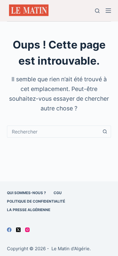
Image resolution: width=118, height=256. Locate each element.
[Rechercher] (97, 10)
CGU (58, 192)
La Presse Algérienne (28, 209)
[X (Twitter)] (18, 229)
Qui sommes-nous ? (26, 192)
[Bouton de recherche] (105, 131)
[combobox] (53, 132)
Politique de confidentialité (36, 201)
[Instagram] (27, 229)
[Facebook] (9, 229)
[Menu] (108, 10)
